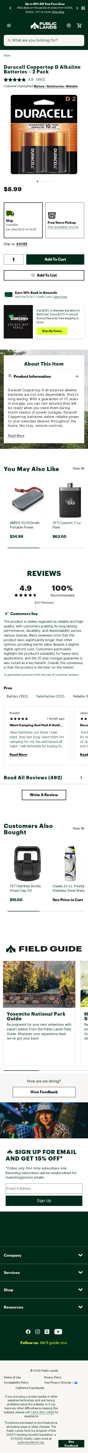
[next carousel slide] (77, 8)
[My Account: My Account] (69, 25)
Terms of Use (12, 1377)
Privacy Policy (52, 1377)
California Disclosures (29, 1388)
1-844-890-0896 (42, 1412)
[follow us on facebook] (30, 1331)
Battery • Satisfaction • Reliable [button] (56, 86)
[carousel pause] (83, 8)
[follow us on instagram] (39, 1331)
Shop (8, 1290)
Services (12, 1272)
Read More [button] (16, 436)
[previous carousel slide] (10, 8)
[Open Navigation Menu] (9, 25)
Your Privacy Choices (57, 1382)
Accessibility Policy (16, 1382)
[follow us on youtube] (58, 1331)
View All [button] (78, 468)
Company (12, 1255)
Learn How (60, 296)
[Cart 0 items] (79, 25)
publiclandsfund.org (31, 1442)
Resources (13, 1307)
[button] (63, 227)
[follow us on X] (49, 1331)
